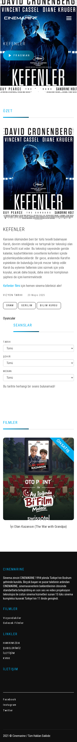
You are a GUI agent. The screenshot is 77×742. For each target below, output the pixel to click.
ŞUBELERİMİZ (12, 648)
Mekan (7, 371)
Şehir (7, 356)
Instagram (9, 704)
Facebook (9, 699)
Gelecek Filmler (13, 622)
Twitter (8, 710)
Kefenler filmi (12, 286)
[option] (38, 484)
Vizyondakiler (12, 618)
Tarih (7, 341)
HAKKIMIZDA (11, 642)
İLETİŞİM (9, 653)
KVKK (6, 658)
